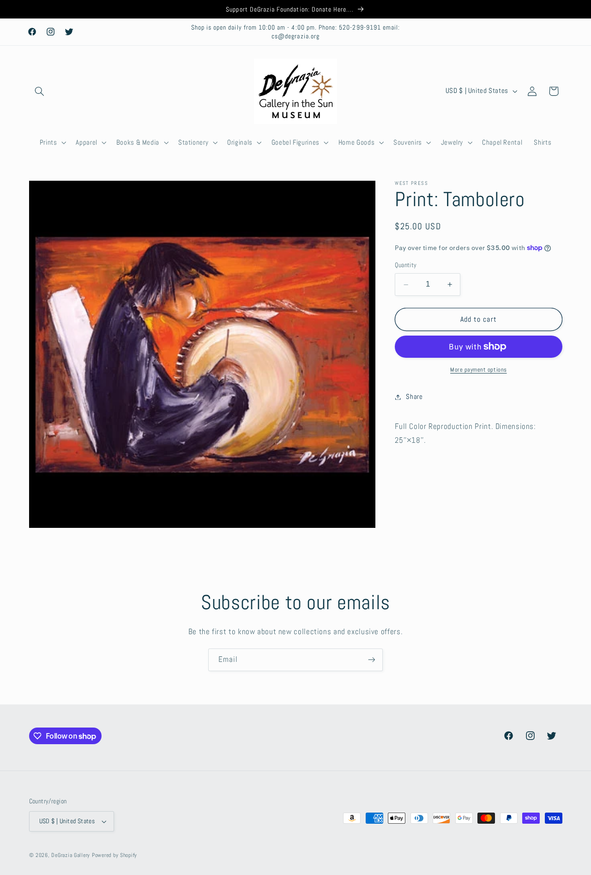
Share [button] (414, 396)
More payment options (478, 369)
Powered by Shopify (114, 855)
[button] (39, 91)
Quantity (405, 265)
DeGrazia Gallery (70, 855)
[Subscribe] (371, 660)
